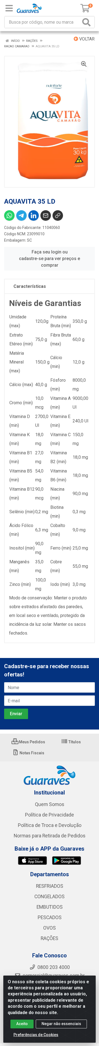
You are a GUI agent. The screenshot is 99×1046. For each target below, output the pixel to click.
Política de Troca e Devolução (49, 825)
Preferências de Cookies (35, 1035)
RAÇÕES (49, 938)
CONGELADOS (49, 896)
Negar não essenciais (61, 1024)
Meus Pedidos (31, 742)
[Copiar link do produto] (58, 215)
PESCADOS (50, 917)
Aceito (22, 1024)
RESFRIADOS (49, 886)
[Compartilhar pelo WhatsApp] (9, 215)
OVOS (49, 928)
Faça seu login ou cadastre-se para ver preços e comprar (49, 258)
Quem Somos (49, 804)
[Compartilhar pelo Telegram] (21, 215)
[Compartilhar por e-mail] (45, 215)
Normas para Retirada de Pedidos (50, 836)
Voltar (86, 39)
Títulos (74, 742)
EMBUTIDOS (50, 907)
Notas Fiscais (31, 753)
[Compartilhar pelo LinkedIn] (33, 215)
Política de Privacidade (49, 815)
